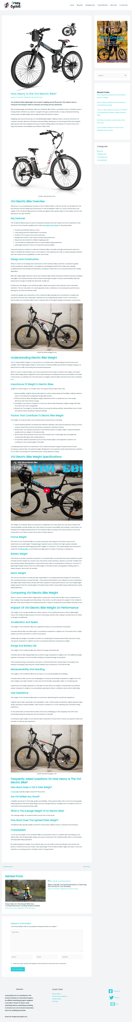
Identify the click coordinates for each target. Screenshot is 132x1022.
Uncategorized (102, 160)
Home (72, 5)
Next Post (87, 867)
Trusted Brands (102, 5)
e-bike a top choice (51, 225)
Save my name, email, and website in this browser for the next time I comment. (39, 963)
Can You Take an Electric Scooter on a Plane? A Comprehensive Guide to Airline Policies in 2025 (112, 112)
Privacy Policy (56, 999)
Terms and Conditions (59, 996)
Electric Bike (24, 549)
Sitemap (55, 1001)
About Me (113, 5)
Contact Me (123, 5)
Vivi (15, 362)
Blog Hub (80, 5)
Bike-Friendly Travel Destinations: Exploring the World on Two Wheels (67, 885)
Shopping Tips (90, 5)
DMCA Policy (56, 994)
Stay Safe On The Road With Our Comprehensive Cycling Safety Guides (22, 905)
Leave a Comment (17, 97)
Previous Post (7, 867)
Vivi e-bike (15, 792)
